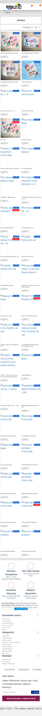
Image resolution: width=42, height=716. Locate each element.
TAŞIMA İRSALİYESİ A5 (7, 285)
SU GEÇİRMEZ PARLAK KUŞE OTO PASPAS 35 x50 (30, 345)
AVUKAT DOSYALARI (27, 111)
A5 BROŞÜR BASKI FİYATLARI (9, 53)
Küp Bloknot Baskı (26, 139)
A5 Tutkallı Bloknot (27, 168)
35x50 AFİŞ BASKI (27, 82)
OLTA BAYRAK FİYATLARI (29, 436)
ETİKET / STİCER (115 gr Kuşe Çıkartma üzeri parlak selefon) (9, 375)
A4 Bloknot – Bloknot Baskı (8, 197)
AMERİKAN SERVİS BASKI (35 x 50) (30, 406)
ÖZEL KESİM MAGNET (7, 227)
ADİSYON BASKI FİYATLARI (8, 436)
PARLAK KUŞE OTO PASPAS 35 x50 (9, 345)
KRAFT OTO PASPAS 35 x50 (30, 316)
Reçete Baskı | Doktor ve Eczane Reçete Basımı (31, 286)
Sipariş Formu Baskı (6, 316)
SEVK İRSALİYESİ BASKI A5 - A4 (10, 256)
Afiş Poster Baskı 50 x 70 (7, 111)
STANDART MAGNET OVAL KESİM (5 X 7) (31, 198)
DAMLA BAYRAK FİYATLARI (8, 493)
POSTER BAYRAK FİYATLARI (30, 465)
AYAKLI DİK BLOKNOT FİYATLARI (10, 168)
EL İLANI (3, 139)
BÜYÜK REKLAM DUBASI (29, 551)
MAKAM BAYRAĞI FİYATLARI (30, 493)
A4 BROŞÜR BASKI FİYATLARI (30, 53)
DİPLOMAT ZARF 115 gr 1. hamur (10, 405)
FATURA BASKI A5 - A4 (28, 227)
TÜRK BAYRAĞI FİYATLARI (29, 522)
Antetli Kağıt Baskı (26, 375)
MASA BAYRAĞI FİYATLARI (8, 522)
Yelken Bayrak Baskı (6, 465)
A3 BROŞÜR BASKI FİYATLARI (9, 82)
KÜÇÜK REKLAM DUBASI (8, 551)
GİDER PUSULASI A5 (27, 256)
